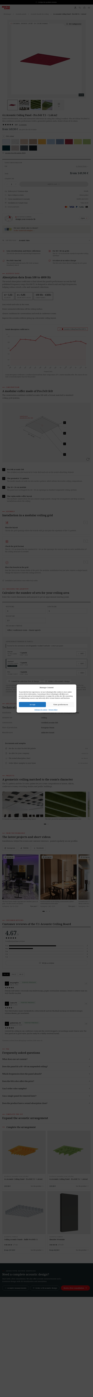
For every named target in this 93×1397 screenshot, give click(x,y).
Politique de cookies (40, 710)
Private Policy (53, 710)
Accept (32, 704)
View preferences (60, 704)
